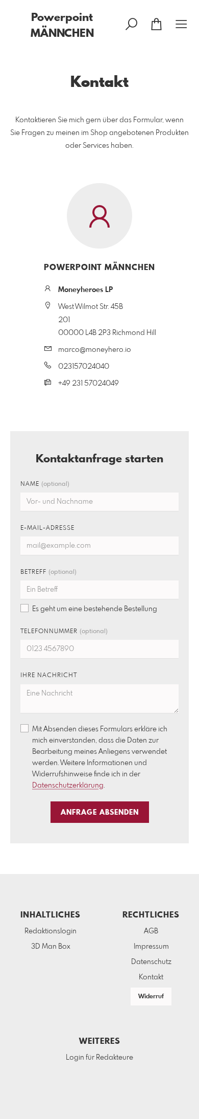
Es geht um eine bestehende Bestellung (94, 609)
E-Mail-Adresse (47, 528)
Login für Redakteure (99, 1057)
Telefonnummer (64, 632)
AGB (151, 931)
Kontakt (151, 977)
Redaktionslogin (50, 931)
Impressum (151, 946)
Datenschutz (151, 962)
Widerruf (151, 997)
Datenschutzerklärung (68, 785)
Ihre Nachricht (48, 676)
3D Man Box (50, 946)
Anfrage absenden (100, 812)
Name (44, 484)
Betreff (48, 572)
